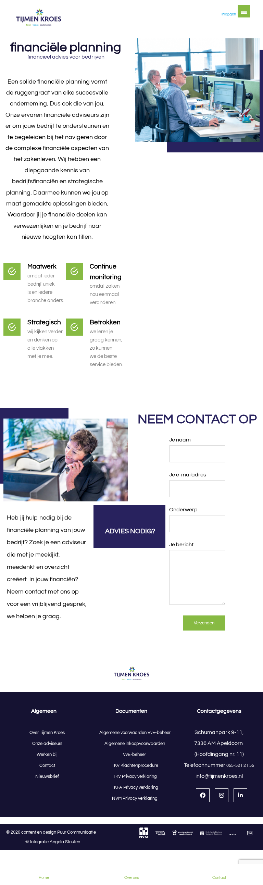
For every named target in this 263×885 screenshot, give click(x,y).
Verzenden (204, 623)
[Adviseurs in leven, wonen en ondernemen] (38, 17)
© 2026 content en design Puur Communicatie (52, 832)
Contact (47, 765)
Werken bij (47, 754)
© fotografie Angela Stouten (52, 841)
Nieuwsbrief (47, 776)
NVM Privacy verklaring (135, 798)
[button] (244, 11)
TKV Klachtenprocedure (135, 765)
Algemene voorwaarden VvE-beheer (135, 732)
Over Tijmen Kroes (47, 732)
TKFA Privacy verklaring (135, 787)
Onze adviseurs (47, 743)
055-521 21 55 (240, 765)
